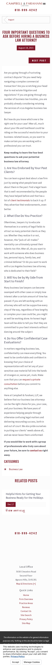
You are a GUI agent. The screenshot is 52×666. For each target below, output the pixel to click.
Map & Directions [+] (26, 583)
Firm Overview (26, 599)
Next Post (39, 60)
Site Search (26, 615)
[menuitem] (26, 595)
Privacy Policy (26, 619)
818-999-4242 (26, 10)
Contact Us (26, 611)
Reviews (26, 607)
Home (26, 595)
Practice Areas (26, 603)
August (11, 19)
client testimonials (20, 200)
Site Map (26, 623)
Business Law (16, 469)
